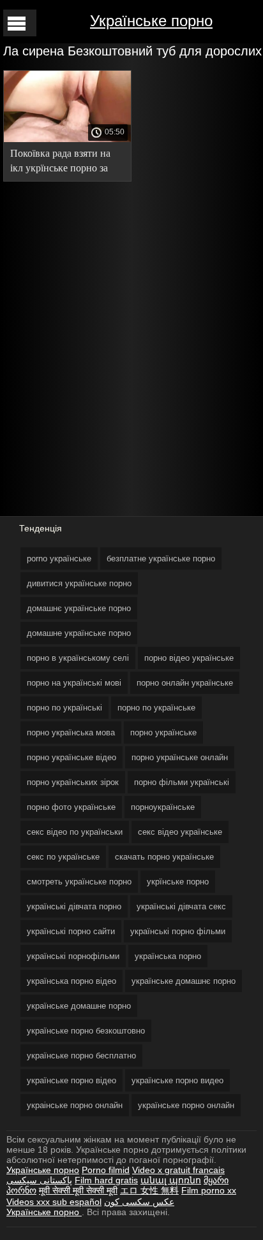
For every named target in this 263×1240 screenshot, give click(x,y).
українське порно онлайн (186, 1105)
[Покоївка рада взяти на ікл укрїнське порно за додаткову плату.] (67, 139)
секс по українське (63, 857)
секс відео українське (180, 832)
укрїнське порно (178, 881)
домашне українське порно (79, 633)
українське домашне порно (79, 1006)
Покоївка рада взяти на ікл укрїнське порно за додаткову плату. (60, 163)
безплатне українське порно (161, 558)
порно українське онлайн (180, 757)
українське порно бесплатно (81, 1055)
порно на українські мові (74, 683)
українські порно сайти (71, 931)
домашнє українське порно (79, 608)
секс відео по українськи (75, 832)
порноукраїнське (163, 807)
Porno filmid (106, 1170)
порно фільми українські (181, 782)
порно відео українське (189, 658)
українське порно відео (71, 1080)
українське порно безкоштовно (86, 1030)
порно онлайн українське (185, 683)
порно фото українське (71, 807)
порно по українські (64, 707)
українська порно (168, 956)
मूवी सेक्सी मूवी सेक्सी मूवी (78, 1190)
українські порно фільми (177, 931)
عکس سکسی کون (139, 1202)
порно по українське (156, 707)
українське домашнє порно (184, 981)
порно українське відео (71, 757)
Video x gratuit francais (178, 1170)
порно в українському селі (78, 658)
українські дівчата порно (74, 906)
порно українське (163, 732)
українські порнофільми (73, 956)
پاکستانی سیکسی (39, 1180)
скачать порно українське (164, 857)
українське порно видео (177, 1080)
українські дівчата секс (181, 906)
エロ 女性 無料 (149, 1190)
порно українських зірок (73, 782)
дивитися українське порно (79, 583)
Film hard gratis (106, 1180)
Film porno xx (208, 1190)
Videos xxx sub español (53, 1202)
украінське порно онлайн (75, 1105)
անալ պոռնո (170, 1180)
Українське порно (151, 20)
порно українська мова (71, 732)
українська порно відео (71, 981)
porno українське (59, 558)
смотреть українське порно (79, 881)
